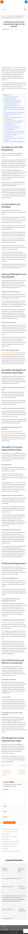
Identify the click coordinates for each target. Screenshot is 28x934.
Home (4, 16)
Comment (6, 789)
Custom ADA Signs (6, 834)
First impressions (6, 622)
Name (5, 806)
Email (5, 811)
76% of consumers (14, 67)
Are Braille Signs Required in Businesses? (21, 772)
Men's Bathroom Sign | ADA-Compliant (10, 843)
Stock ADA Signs (5, 848)
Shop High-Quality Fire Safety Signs (9, 846)
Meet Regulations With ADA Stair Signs (10, 841)
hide (9, 95)
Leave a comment (23, 765)
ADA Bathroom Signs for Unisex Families (10, 829)
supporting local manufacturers (11, 433)
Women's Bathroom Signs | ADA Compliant (11, 851)
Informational (10, 16)
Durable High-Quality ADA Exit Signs (9, 836)
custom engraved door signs (18, 482)
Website (5, 817)
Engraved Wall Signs (6, 839)
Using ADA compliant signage (8, 352)
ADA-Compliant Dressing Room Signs (9, 831)
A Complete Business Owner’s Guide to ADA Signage (7, 773)
